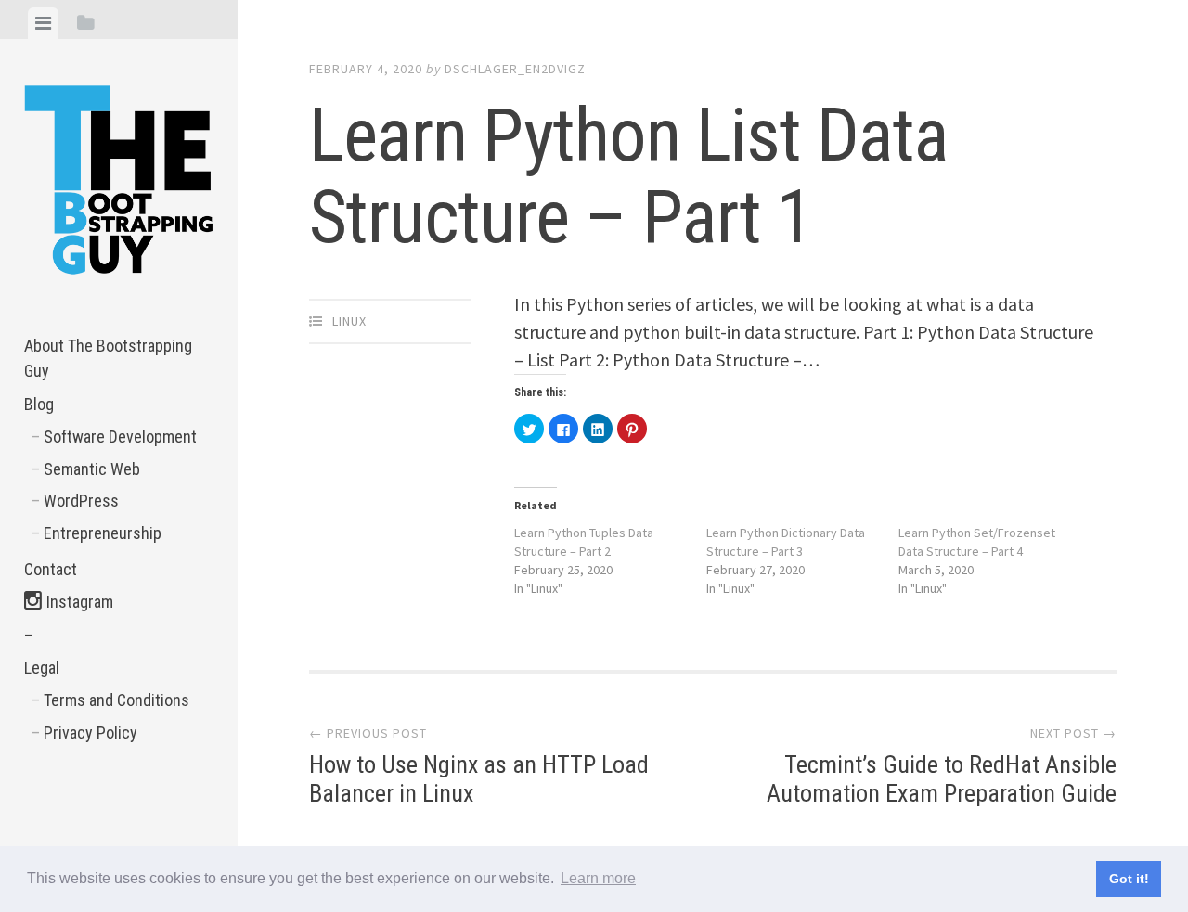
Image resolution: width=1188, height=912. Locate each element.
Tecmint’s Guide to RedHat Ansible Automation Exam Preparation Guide (942, 766)
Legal (41, 667)
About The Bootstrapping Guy (108, 358)
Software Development (120, 436)
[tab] (43, 23)
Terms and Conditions (116, 700)
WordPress (81, 500)
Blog (39, 404)
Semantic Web (92, 469)
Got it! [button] (1129, 878)
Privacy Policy (90, 732)
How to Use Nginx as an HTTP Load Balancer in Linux (479, 766)
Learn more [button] (598, 878)
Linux (349, 321)
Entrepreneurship (102, 533)
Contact (50, 569)
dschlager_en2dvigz (515, 68)
